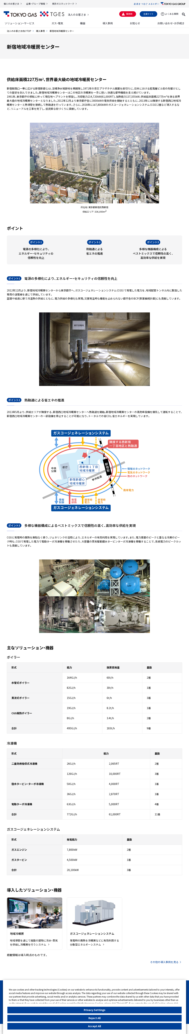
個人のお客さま (11, 3)
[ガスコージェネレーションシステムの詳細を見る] (94, 923)
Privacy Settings (94, 1010)
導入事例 (107, 23)
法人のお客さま (77, 14)
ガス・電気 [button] (57, 23)
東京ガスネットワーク (63, 3)
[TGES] (52, 14)
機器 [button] (82, 23)
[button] (183, 14)
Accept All (94, 1026)
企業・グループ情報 (35, 3)
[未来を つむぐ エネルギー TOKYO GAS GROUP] (159, 3)
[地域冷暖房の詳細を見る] (34, 923)
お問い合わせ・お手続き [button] (170, 23)
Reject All (94, 1018)
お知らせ (135, 23)
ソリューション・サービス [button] (19, 23)
